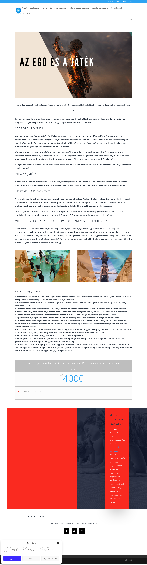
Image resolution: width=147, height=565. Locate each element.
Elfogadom (12, 558)
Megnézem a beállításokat (50, 558)
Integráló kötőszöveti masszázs (53, 8)
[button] (58, 543)
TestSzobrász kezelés (30, 8)
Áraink (125, 2)
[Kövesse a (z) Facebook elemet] (66, 531)
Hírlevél (110, 2)
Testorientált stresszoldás (79, 8)
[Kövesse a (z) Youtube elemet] (74, 531)
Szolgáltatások (116, 8)
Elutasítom (31, 558)
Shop (130, 2)
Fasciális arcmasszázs (100, 8)
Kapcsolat (118, 2)
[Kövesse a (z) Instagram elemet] (82, 531)
